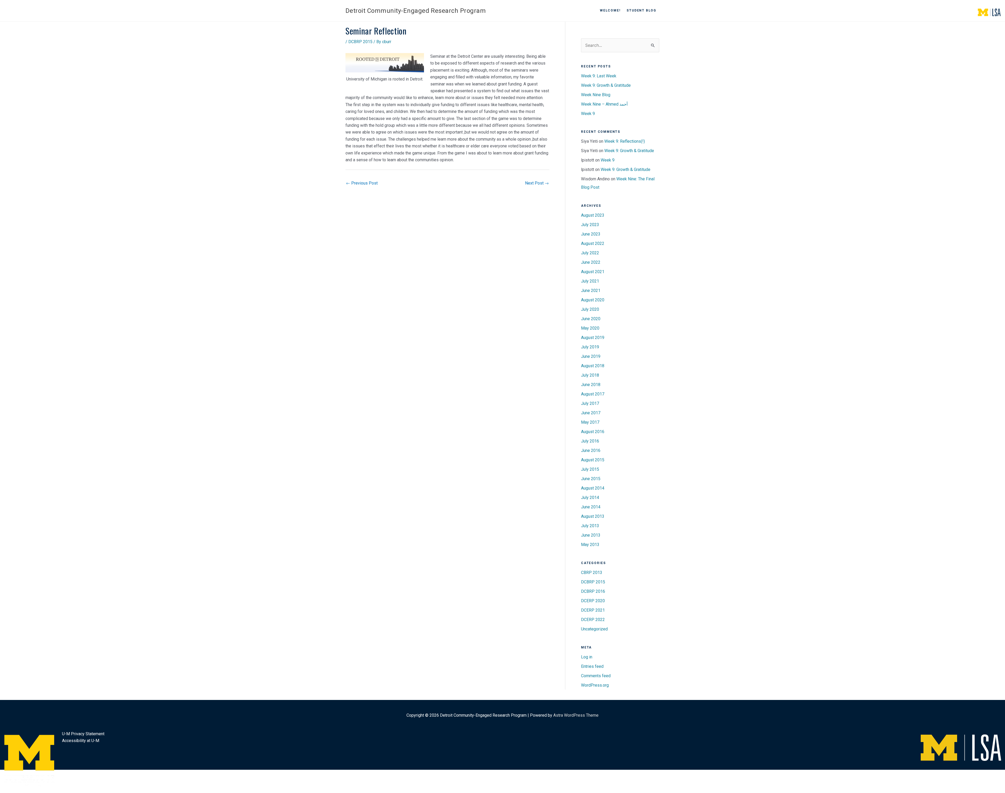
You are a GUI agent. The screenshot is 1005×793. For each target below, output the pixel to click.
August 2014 (592, 488)
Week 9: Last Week (598, 75)
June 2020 (590, 318)
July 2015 (590, 469)
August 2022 (592, 243)
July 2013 (590, 525)
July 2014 (590, 497)
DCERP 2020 (593, 600)
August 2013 (592, 516)
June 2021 (590, 290)
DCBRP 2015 (360, 41)
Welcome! (610, 10)
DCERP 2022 (593, 619)
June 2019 (590, 356)
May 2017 (590, 422)
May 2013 (590, 544)
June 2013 (590, 535)
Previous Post (362, 183)
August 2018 (592, 365)
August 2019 (592, 337)
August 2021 (592, 271)
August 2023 (592, 215)
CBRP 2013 (591, 572)
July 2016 (590, 441)
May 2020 (590, 328)
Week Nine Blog (595, 94)
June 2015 (590, 478)
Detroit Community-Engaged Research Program (415, 10)
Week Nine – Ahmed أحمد (604, 104)
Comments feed (596, 675)
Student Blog (641, 10)
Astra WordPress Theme (576, 715)
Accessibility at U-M (80, 740)
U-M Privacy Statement (83, 733)
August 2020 (592, 299)
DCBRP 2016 (593, 591)
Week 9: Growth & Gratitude (606, 85)
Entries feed (592, 666)
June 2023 (590, 234)
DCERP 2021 (593, 610)
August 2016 (592, 431)
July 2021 (590, 281)
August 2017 (592, 394)
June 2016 (590, 450)
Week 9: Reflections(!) (624, 141)
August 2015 (592, 459)
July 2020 (590, 309)
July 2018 (590, 375)
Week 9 (588, 113)
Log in (586, 656)
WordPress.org (595, 685)
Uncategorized (594, 629)
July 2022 (590, 252)
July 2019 (590, 346)
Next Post (537, 183)
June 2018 (590, 384)
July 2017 (590, 403)
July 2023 (590, 224)
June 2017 (590, 412)
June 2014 (590, 506)
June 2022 (590, 262)
